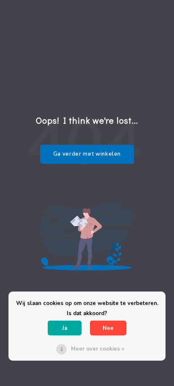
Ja (64, 328)
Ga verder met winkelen (87, 154)
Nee (108, 328)
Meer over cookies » (97, 349)
